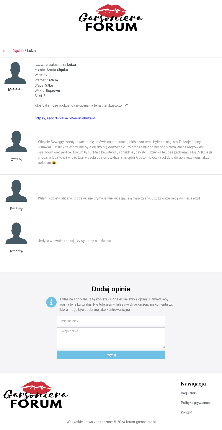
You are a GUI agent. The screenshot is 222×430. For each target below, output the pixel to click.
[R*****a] (16, 233)
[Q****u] (16, 141)
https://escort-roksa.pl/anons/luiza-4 (65, 118)
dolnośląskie (13, 50)
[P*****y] (16, 191)
